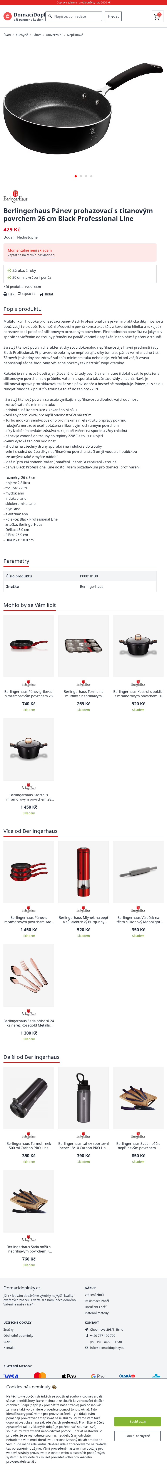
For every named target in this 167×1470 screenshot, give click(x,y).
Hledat (113, 16)
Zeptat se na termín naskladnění (31, 255)
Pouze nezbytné (137, 1436)
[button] (75, 174)
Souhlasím (137, 1421)
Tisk (10, 294)
